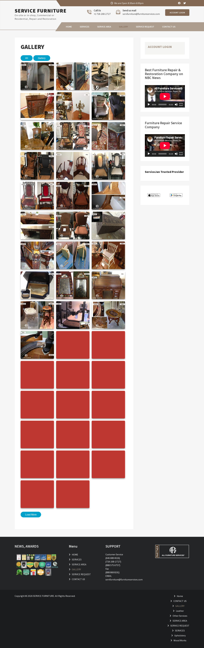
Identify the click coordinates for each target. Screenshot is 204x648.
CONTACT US (168, 26)
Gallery (42, 58)
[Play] (148, 104)
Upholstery (180, 635)
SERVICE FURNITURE (40, 10)
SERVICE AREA (104, 26)
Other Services (180, 615)
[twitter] (184, 3)
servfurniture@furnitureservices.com (141, 14)
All (26, 58)
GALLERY (123, 26)
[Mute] (176, 104)
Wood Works (180, 640)
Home (180, 596)
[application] (165, 96)
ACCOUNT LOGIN (177, 12)
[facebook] (179, 3)
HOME (69, 26)
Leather (180, 610)
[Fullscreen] (181, 104)
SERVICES (84, 26)
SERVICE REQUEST (145, 26)
